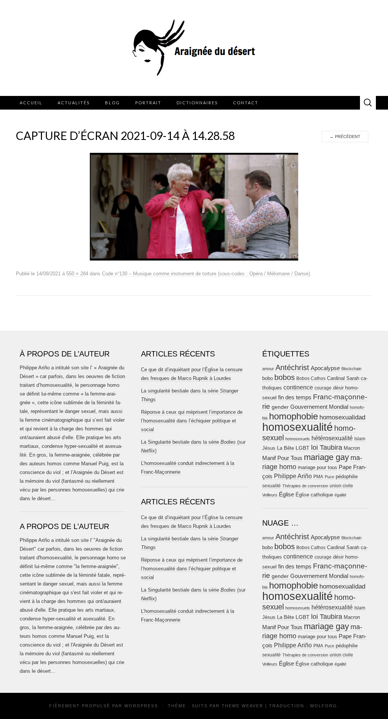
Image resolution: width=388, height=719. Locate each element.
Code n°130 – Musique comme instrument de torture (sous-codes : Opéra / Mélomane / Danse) (206, 273)
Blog (112, 102)
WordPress (141, 705)
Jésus (268, 448)
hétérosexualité (332, 438)
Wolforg (323, 705)
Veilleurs (269, 495)
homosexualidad (342, 417)
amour (268, 368)
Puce (329, 476)
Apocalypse (325, 368)
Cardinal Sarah (343, 378)
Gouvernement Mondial (319, 406)
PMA (318, 476)
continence (298, 387)
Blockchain (351, 368)
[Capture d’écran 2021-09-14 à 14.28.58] (194, 206)
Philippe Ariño (293, 476)
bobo (267, 378)
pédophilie (347, 476)
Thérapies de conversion (305, 486)
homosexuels (297, 438)
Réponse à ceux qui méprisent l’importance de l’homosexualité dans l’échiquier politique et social (191, 420)
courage (323, 387)
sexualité (271, 485)
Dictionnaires (197, 102)
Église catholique (314, 495)
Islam (359, 438)
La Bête (285, 448)
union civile (341, 485)
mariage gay (326, 457)
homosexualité (297, 427)
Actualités (74, 102)
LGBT (303, 448)
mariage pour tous (317, 467)
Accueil (31, 102)
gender (280, 407)
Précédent (345, 136)
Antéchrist (292, 367)
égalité (340, 495)
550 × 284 (77, 273)
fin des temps (294, 397)
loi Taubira (326, 447)
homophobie (293, 416)
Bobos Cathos (310, 378)
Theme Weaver (242, 705)
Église (286, 494)
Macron (352, 448)
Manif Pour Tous (282, 458)
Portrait (148, 102)
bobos (284, 377)
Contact (245, 102)
